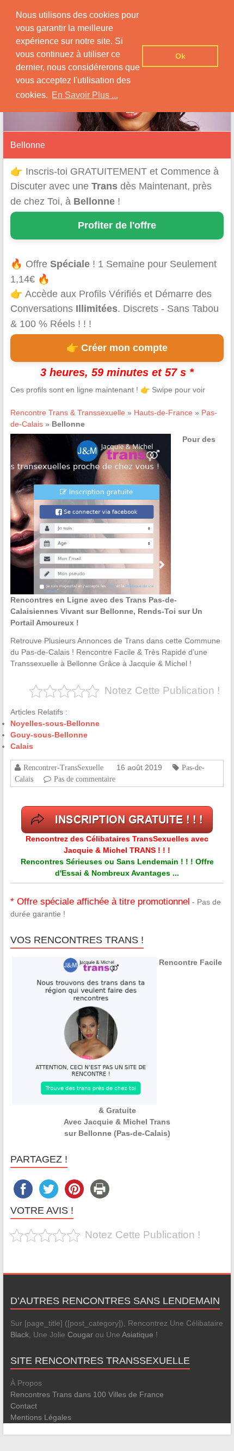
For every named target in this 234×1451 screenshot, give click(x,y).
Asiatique (137, 1334)
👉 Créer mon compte (117, 347)
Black (19, 1334)
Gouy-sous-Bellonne (49, 734)
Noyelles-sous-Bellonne (55, 723)
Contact (23, 1405)
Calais (21, 746)
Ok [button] (180, 56)
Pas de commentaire (84, 779)
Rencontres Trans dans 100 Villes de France (87, 1394)
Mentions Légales (40, 1417)
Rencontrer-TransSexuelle (63, 767)
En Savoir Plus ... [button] (85, 95)
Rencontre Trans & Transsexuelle (67, 412)
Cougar (80, 1334)
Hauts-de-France (163, 412)
